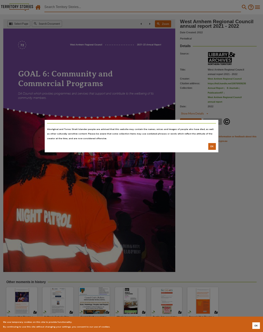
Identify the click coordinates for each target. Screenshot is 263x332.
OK (212, 146)
